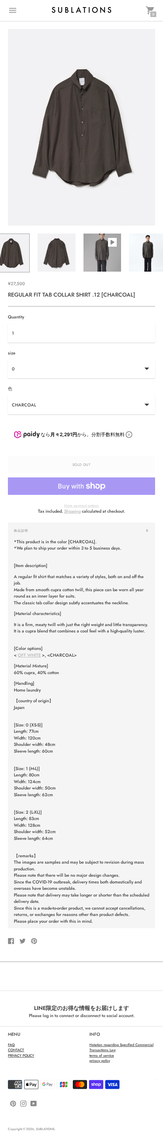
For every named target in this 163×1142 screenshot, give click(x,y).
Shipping (72, 511)
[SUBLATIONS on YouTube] (33, 1103)
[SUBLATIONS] (81, 10)
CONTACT (16, 1049)
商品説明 (21, 530)
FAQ (11, 1044)
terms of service (101, 1055)
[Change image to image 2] (56, 253)
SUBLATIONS (45, 1129)
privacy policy (99, 1060)
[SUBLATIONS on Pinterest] (13, 1103)
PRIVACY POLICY (21, 1055)
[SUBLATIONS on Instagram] (23, 1103)
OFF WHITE (29, 655)
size (11, 353)
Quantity (16, 317)
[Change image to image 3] (102, 253)
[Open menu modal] (12, 10)
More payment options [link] (81, 505)
